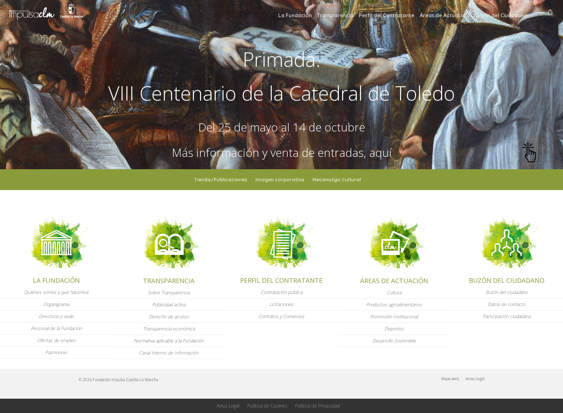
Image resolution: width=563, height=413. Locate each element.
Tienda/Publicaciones (220, 179)
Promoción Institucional (394, 316)
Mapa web (450, 378)
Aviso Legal (475, 378)
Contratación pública (281, 292)
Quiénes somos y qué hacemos (56, 292)
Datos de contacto (507, 304)
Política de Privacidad (317, 406)
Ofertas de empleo (56, 340)
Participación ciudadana (506, 316)
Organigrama (56, 304)
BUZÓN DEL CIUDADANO (506, 280)
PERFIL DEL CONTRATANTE (281, 280)
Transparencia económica (169, 328)
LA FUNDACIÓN (56, 280)
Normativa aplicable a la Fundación (169, 340)
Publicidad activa (168, 304)
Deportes (394, 328)
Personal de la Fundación (56, 328)
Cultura (394, 292)
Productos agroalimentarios (394, 304)
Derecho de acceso (169, 316)
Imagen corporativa (279, 179)
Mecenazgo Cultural (336, 179)
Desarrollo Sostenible (394, 340)
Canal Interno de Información (168, 353)
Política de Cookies (267, 406)
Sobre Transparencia (169, 292)
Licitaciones (281, 304)
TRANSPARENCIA (169, 280)
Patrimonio (56, 352)
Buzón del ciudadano (506, 292)
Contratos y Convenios (281, 316)
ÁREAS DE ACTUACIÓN (394, 280)
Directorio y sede (56, 316)
